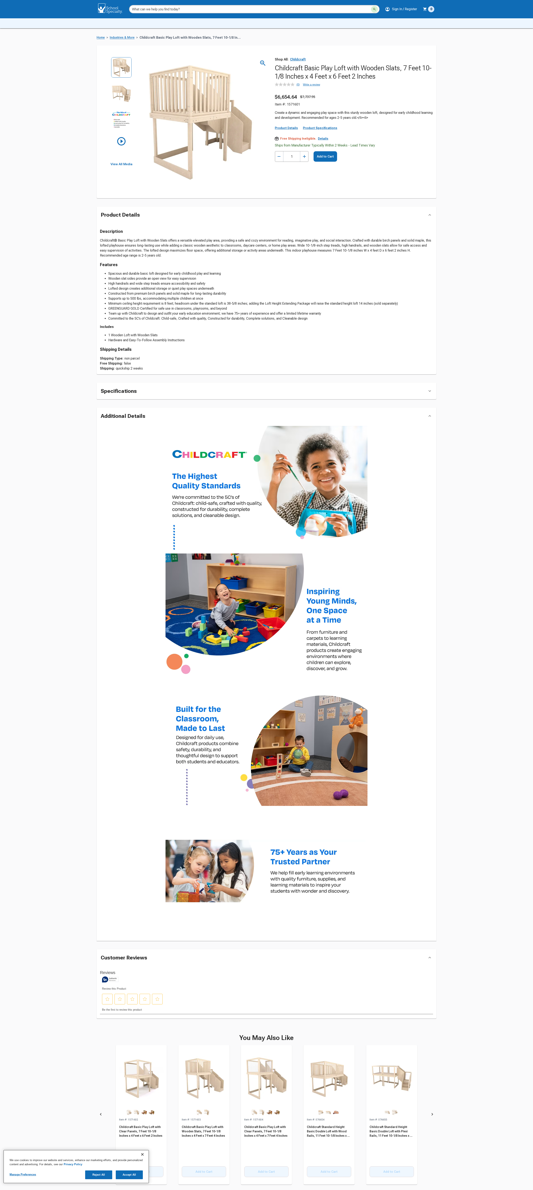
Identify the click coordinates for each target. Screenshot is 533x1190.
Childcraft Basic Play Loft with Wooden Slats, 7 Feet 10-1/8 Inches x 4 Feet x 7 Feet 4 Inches (203, 1131)
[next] (432, 1115)
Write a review (311, 84)
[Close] (142, 1154)
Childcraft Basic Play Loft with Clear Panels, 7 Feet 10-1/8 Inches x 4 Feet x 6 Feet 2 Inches (140, 1131)
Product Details (286, 128)
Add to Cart (325, 156)
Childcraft (298, 59)
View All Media (121, 164)
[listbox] (121, 110)
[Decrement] (279, 156)
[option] (121, 70)
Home (101, 37)
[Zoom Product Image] (263, 63)
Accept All (129, 1174)
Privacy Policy (73, 1164)
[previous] (101, 1115)
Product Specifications (320, 128)
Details (323, 138)
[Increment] (304, 156)
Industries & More (122, 37)
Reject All (98, 1174)
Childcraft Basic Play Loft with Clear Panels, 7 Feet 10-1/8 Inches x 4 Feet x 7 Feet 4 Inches (266, 1131)
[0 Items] (425, 9)
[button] (401, 9)
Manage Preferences (23, 1174)
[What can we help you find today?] (374, 9)
